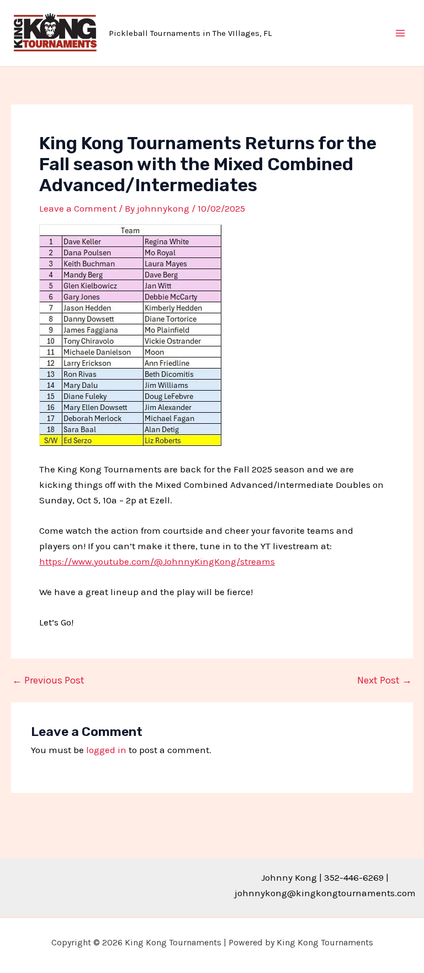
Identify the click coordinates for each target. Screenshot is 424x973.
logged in (106, 749)
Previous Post (48, 680)
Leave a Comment (77, 208)
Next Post (384, 680)
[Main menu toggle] (401, 33)
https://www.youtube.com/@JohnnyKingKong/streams (157, 561)
